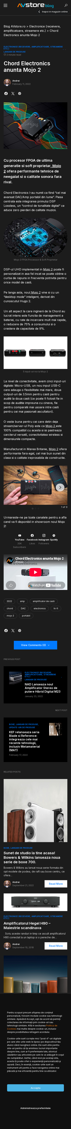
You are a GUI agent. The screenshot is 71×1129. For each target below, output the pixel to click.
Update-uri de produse (22, 727)
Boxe (12, 724)
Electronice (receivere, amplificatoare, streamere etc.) (33, 47)
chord (10, 608)
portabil (26, 615)
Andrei (16, 80)
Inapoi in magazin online (55, 11)
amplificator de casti (44, 601)
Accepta (35, 1087)
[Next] (60, 487)
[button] (5, 5)
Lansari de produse (15, 52)
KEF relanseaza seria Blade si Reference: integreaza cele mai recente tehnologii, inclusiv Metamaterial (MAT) (24, 741)
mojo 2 (10, 615)
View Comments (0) (33, 645)
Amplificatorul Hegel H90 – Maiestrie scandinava (27, 925)
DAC (23, 608)
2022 (9, 601)
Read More (56, 883)
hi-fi (56, 608)
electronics (40, 608)
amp (22, 601)
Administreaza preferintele (35, 1108)
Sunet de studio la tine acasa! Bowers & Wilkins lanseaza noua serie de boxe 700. (32, 857)
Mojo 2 (48, 269)
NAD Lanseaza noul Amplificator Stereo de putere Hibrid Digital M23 (42, 687)
